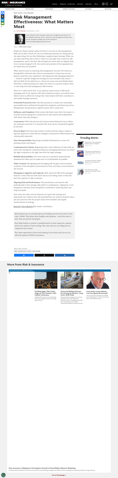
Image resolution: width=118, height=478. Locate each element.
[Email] (2, 23)
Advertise (80, 4)
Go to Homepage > (59, 475)
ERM (20, 47)
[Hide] (1, 26)
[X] (2, 16)
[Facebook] (2, 13)
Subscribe (88, 4)
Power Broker (49, 9)
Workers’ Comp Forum (69, 9)
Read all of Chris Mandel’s (23, 206)
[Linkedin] (2, 20)
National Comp (29, 9)
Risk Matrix (88, 9)
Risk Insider (27, 47)
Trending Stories (10, 9)
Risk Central (108, 9)
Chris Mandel (21, 31)
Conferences (71, 4)
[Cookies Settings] (3, 475)
